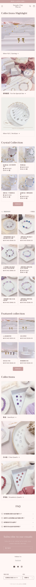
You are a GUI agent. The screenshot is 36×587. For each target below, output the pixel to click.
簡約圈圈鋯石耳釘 (24, 361)
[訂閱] (31, 548)
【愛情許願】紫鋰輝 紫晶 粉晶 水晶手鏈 (26, 299)
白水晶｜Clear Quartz (10, 457)
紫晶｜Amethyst (9, 417)
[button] (2, 6)
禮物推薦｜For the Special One (13, 93)
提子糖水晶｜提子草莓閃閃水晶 (9, 165)
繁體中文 (26, 577)
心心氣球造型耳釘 (7, 336)
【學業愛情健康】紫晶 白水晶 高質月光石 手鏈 (9, 237)
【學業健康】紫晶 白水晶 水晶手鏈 (9, 299)
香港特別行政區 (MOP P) (11, 577)
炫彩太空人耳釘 (6, 361)
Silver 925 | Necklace (10, 133)
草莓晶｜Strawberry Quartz (12, 497)
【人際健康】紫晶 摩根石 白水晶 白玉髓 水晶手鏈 (9, 267)
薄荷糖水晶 (22, 165)
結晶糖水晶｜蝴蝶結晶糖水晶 (26, 193)
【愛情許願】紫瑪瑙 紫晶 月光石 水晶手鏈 (26, 267)
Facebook (18, 560)
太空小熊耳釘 (23, 336)
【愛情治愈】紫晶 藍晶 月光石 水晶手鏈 (26, 237)
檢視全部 (18, 204)
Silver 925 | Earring (10, 54)
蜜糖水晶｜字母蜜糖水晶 (9, 193)
